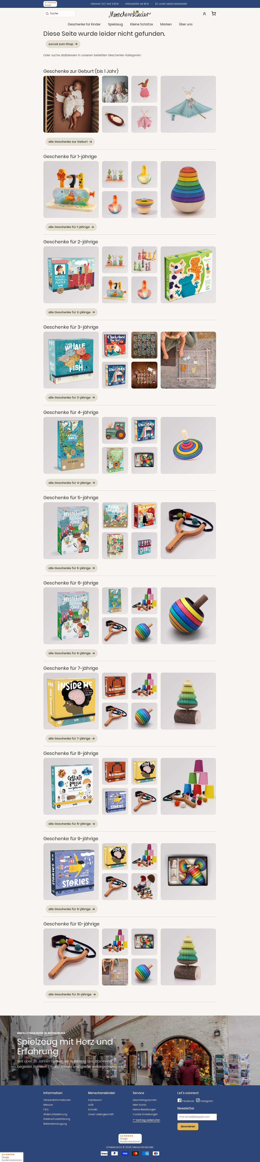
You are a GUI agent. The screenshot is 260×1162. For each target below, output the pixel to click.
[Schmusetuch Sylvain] (144, 119)
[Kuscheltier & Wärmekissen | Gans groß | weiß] (71, 104)
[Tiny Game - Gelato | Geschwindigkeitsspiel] (144, 545)
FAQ (45, 1109)
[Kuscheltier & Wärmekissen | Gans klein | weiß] (115, 89)
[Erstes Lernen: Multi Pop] (71, 189)
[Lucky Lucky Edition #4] (144, 375)
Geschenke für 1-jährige (70, 156)
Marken (166, 24)
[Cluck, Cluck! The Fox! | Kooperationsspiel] (115, 345)
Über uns (185, 24)
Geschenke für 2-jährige (70, 242)
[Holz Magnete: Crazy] (188, 274)
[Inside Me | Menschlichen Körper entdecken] (71, 701)
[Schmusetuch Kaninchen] (188, 104)
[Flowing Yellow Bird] (144, 174)
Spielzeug (115, 24)
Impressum (95, 1100)
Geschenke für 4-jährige (70, 412)
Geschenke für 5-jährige (70, 497)
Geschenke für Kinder (84, 24)
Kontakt (92, 1109)
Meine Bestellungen (144, 1109)
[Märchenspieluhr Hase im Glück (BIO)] (144, 89)
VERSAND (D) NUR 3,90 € (104, 4)
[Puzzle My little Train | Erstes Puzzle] (71, 274)
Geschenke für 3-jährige (70, 327)
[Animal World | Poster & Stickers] (71, 445)
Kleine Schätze (141, 24)
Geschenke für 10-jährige (71, 924)
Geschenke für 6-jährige (70, 583)
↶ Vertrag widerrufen (146, 1120)
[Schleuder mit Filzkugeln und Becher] (144, 600)
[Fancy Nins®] (144, 259)
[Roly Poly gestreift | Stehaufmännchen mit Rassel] (144, 204)
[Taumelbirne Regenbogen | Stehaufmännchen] (188, 189)
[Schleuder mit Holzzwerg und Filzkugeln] (144, 886)
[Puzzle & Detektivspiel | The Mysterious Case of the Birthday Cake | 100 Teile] (71, 530)
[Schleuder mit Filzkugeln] (188, 530)
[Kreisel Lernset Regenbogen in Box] (144, 460)
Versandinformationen (57, 1100)
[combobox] (59, 13)
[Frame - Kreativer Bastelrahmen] (188, 360)
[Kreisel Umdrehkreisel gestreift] (188, 615)
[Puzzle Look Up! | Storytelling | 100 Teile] (115, 545)
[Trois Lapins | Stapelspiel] (115, 174)
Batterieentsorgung (55, 1124)
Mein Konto (139, 1105)
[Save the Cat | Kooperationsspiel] (144, 515)
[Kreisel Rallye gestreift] (188, 445)
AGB (90, 1105)
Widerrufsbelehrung (55, 1114)
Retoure (48, 1105)
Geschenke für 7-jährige (70, 668)
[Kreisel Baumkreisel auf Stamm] (188, 701)
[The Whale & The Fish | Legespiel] (71, 360)
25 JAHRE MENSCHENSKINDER (171, 4)
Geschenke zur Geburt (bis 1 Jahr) (80, 71)
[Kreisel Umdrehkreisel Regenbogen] (144, 630)
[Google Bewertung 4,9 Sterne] (11, 1157)
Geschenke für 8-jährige (70, 753)
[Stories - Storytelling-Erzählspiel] (115, 801)
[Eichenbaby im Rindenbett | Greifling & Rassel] (115, 119)
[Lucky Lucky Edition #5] (144, 345)
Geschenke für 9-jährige (70, 838)
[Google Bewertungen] (50, 4)
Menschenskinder (142, 1147)
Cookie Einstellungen (145, 1114)
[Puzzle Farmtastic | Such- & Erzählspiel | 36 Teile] (115, 430)
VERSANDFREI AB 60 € (137, 4)
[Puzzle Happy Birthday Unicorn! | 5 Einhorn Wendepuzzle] (115, 375)
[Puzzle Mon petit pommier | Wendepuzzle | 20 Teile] (115, 460)
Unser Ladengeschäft (101, 1114)
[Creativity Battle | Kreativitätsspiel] (71, 786)
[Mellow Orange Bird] (115, 204)
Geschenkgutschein (145, 1100)
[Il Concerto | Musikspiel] (115, 686)
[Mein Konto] (204, 13)
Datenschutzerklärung (56, 1119)
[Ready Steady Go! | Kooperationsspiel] (115, 515)
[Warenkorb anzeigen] (214, 13)
